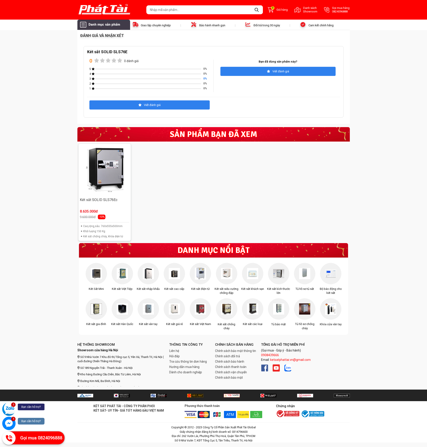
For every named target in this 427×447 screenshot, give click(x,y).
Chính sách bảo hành (229, 361)
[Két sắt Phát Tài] (110, 9)
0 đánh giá (131, 61)
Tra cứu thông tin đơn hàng (188, 361)
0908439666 (270, 355)
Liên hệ (174, 351)
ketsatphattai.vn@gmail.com (290, 360)
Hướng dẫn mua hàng (184, 367)
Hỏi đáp (174, 356)
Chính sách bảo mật (229, 377)
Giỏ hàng (280, 9)
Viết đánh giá (280, 71)
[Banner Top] (85, 395)
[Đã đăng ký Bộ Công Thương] (288, 414)
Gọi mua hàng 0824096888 (341, 9)
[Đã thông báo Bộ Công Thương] (312, 413)
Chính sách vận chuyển (231, 372)
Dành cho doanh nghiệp (185, 372)
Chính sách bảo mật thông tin (235, 351)
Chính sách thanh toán (230, 367)
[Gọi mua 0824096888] (9, 438)
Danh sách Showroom (310, 9)
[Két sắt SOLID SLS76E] (104, 170)
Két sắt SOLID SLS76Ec (98, 200)
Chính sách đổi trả (227, 356)
